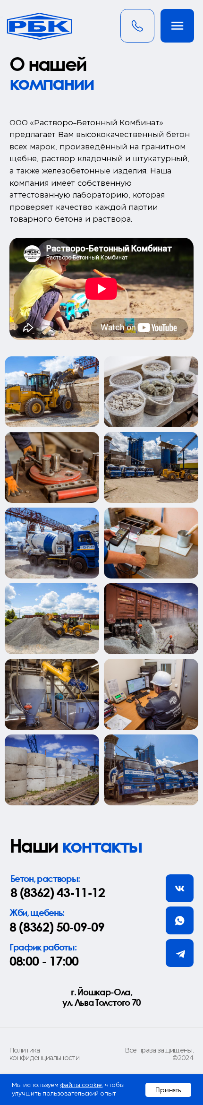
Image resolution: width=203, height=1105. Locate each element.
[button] (177, 26)
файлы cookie (81, 1085)
